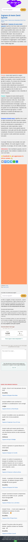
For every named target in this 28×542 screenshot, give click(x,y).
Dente (7, 285)
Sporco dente (6, 287)
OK (15, 540)
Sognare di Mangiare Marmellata (9, 395)
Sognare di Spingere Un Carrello (9, 452)
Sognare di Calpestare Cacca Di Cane (11, 422)
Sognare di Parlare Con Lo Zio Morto (10, 502)
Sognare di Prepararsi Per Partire (10, 487)
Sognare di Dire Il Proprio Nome (9, 518)
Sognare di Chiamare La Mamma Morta (11, 472)
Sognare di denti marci (8, 118)
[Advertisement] (14, 60)
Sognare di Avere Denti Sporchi (10, 16)
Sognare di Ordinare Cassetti (9, 533)
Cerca (23, 9)
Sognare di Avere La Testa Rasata (10, 408)
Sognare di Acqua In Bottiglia (9, 439)
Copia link (14, 367)
